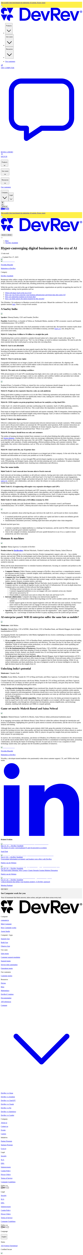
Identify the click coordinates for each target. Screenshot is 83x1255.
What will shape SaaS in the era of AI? (18, 293)
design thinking (9, 438)
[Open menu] (2, 237)
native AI (4, 481)
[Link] (41, 20)
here (13, 304)
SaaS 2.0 (57, 329)
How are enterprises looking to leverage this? (20, 297)
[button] (41, 1047)
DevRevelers (18, 550)
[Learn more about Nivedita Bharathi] (41, 835)
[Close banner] (2, 6)
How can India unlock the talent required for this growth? (24, 299)
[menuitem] (41, 1093)
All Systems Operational (9, 1246)
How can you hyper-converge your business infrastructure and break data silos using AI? (35, 295)
